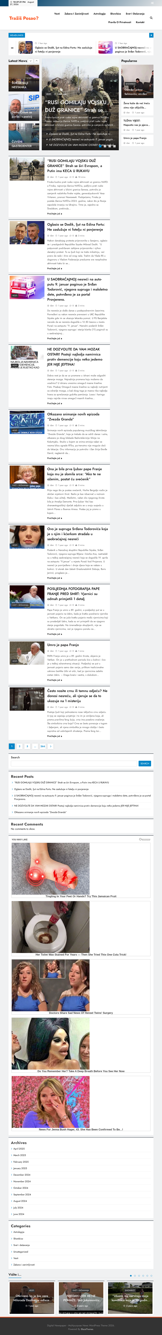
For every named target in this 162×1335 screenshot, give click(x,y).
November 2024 (22, 1181)
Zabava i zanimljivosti (77, 13)
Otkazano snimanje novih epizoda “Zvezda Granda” (73, 417)
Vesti (57, 13)
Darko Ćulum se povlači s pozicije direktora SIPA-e (23, 87)
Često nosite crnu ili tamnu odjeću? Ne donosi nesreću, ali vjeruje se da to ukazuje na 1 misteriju (77, 695)
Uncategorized (20, 1251)
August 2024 (20, 1201)
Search (15, 757)
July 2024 (18, 1207)
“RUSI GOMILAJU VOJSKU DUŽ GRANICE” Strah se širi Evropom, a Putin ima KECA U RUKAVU (74, 165)
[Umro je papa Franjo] (27, 652)
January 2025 (20, 1168)
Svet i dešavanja (135, 13)
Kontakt (140, 22)
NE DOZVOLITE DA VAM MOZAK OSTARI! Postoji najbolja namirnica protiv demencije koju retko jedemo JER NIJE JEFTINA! (74, 357)
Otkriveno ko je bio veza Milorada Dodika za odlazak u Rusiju (32, 1300)
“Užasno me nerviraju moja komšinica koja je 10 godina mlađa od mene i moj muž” (130, 1300)
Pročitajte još (53, 213)
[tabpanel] (80, 104)
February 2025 (20, 1162)
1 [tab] (100, 146)
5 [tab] (147, 1276)
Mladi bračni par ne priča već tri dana (22, 146)
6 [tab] (151, 1276)
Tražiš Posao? (24, 18)
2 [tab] (105, 146)
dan (128, 112)
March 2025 (19, 1155)
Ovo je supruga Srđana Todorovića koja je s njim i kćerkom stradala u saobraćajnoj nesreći (77, 533)
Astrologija (99, 13)
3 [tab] (110, 146)
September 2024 (22, 1194)
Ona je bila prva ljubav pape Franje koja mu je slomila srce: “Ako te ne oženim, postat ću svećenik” (74, 474)
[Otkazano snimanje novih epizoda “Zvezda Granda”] (27, 422)
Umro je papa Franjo (135, 138)
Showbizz (115, 13)
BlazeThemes (87, 1329)
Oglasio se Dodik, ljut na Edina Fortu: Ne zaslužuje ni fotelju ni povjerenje (74, 110)
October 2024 (20, 1188)
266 (42, 746)
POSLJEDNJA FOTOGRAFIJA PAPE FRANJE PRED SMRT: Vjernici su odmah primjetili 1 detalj (73, 593)
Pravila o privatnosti (119, 22)
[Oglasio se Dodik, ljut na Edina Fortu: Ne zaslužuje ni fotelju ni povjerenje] (27, 232)
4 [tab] (114, 146)
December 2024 (21, 1175)
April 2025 (19, 1148)
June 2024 (18, 1214)
